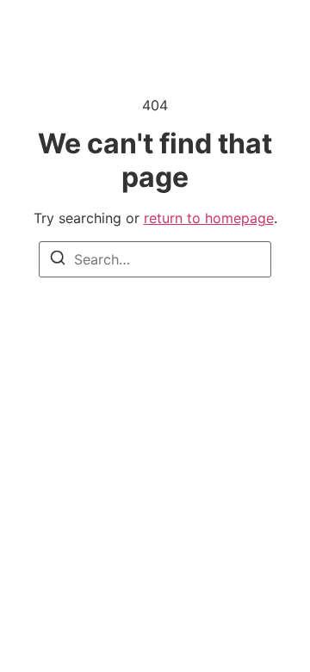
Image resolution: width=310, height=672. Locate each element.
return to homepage (209, 218)
